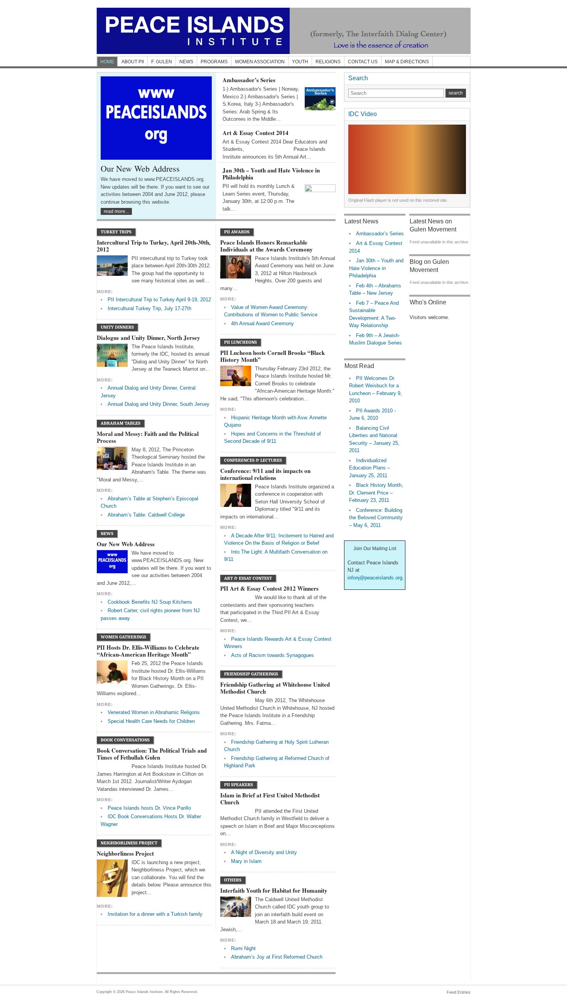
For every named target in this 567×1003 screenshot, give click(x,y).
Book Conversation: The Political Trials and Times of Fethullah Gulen (152, 754)
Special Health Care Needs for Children (151, 721)
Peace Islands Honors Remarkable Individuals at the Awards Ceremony (266, 245)
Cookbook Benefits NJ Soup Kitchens (150, 602)
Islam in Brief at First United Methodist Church (270, 798)
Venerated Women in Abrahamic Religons (154, 712)
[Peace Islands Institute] (283, 31)
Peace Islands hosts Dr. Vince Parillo (149, 808)
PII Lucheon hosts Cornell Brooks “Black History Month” (272, 356)
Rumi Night (243, 948)
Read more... (116, 211)
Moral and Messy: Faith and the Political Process (148, 437)
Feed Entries (459, 992)
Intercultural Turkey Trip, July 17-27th (149, 308)
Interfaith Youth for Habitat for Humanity (273, 890)
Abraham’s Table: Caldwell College (146, 515)
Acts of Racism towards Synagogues (272, 655)
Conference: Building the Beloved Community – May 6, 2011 (376, 517)
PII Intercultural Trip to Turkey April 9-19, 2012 (159, 299)
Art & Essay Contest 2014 (256, 132)
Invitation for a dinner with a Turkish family (155, 914)
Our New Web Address (140, 168)
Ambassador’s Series (249, 80)
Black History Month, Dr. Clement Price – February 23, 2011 (376, 492)
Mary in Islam (246, 861)
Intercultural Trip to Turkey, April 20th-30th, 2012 (154, 245)
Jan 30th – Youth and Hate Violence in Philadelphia (271, 173)
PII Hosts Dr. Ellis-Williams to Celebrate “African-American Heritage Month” (148, 651)
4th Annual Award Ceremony (262, 323)
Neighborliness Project (125, 853)
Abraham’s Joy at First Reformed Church (276, 957)
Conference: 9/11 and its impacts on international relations (265, 474)
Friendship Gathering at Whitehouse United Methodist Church (275, 688)
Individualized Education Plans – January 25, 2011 (369, 468)
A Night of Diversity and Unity (264, 852)
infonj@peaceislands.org (375, 578)
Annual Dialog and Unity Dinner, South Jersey (158, 404)
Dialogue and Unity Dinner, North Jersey (148, 337)
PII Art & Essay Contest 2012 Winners (269, 588)
